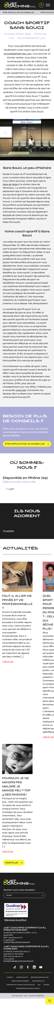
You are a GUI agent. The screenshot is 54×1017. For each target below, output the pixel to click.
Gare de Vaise (10, 184)
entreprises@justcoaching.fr (18, 961)
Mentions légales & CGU (40, 977)
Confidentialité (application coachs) (20, 985)
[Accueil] (20, 5)
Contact (10, 977)
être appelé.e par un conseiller (25, 444)
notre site (21, 390)
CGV (39, 985)
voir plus (11, 862)
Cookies (46, 985)
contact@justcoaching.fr (16, 942)
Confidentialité (38, 981)
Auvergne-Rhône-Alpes (17, 33)
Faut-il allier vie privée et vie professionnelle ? (17, 602)
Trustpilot (8, 531)
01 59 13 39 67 (8, 959)
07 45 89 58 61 (9, 940)
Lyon (11, 38)
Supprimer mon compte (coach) (28, 988)
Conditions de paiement (20, 981)
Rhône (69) (40, 33)
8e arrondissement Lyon (31, 38)
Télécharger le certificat (15, 920)
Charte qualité (22, 977)
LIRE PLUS (7, 661)
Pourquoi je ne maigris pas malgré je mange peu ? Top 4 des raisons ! (16, 786)
